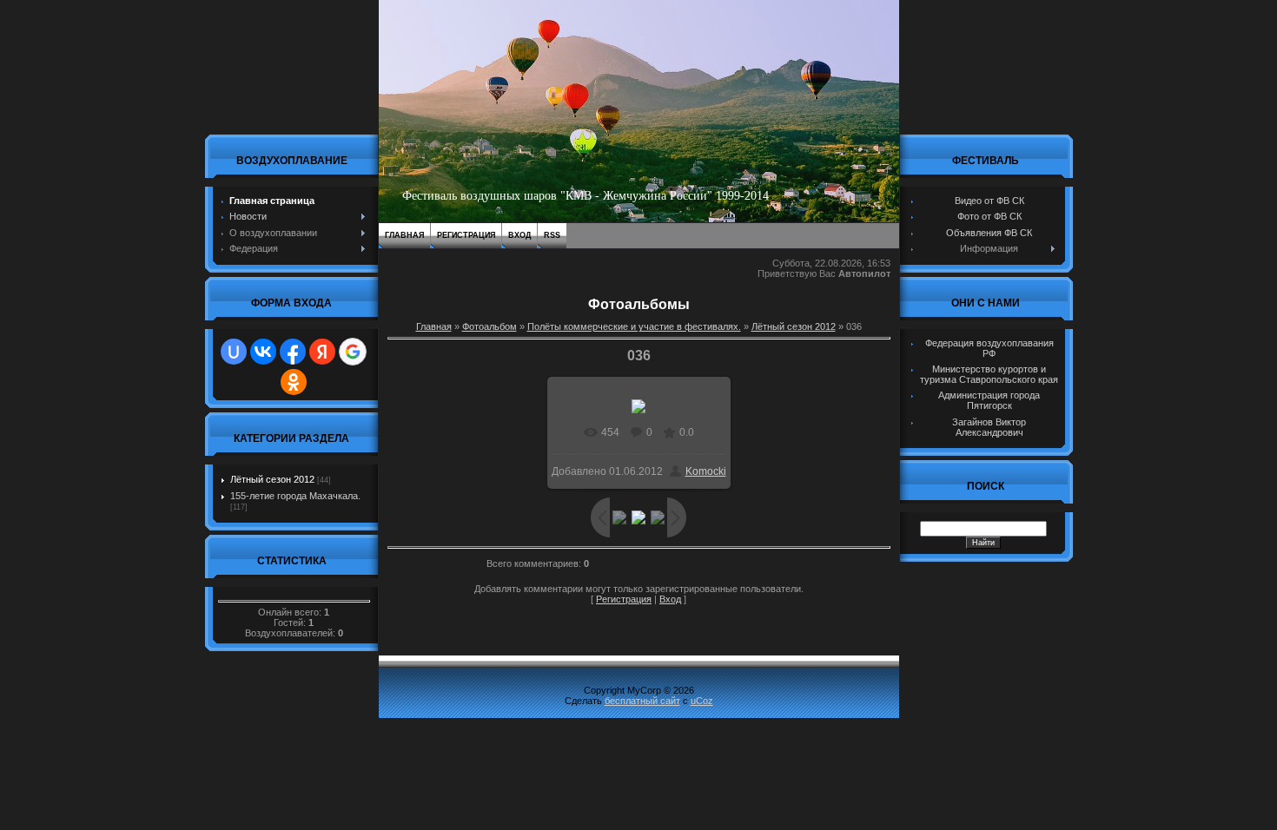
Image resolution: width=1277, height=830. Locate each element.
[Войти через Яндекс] (322, 352)
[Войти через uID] (234, 352)
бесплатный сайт (642, 700)
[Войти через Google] (353, 352)
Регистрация (466, 235)
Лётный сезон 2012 (272, 479)
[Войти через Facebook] (293, 352)
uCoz (702, 700)
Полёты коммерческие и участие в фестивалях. (634, 326)
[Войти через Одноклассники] (294, 382)
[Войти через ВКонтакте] (263, 352)
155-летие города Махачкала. (295, 496)
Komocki (705, 471)
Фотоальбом (489, 326)
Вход (519, 235)
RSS (552, 235)
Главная (404, 235)
